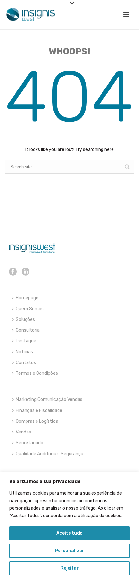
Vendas (23, 432)
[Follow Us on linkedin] (25, 272)
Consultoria (28, 330)
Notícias (24, 352)
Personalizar (69, 550)
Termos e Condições (37, 373)
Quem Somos (30, 309)
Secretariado (29, 442)
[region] (69, 526)
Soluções (25, 319)
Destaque (26, 341)
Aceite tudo (69, 533)
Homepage (27, 298)
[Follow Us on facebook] (13, 272)
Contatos (26, 362)
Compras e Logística (37, 421)
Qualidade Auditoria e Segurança (49, 453)
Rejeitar (69, 568)
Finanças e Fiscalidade (39, 410)
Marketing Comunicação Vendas (49, 399)
